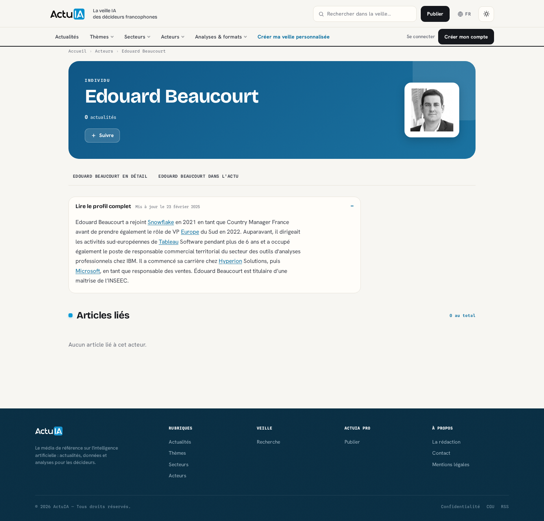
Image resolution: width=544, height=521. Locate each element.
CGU (490, 506)
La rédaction (446, 441)
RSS (505, 506)
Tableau (168, 242)
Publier (435, 13)
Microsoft (87, 271)
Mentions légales (450, 464)
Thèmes (99, 36)
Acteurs (170, 36)
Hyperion (230, 261)
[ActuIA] (67, 14)
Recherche (268, 441)
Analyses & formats (218, 36)
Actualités (67, 36)
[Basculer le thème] (486, 14)
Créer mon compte (466, 36)
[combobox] (369, 14)
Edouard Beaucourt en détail (110, 176)
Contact (441, 453)
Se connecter (421, 36)
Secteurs (134, 36)
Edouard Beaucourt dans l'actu (198, 176)
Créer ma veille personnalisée (294, 36)
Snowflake (161, 222)
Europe (190, 232)
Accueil (77, 51)
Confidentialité (460, 506)
